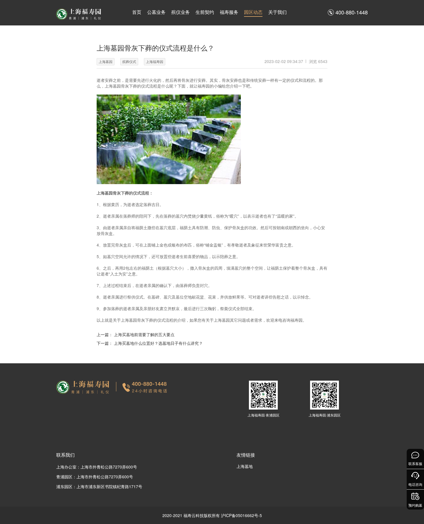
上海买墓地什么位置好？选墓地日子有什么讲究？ (158, 343)
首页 (136, 12)
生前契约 (205, 12)
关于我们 (277, 12)
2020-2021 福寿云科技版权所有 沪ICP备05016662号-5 (212, 515)
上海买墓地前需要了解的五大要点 (144, 334)
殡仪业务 (180, 12)
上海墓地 (245, 466)
